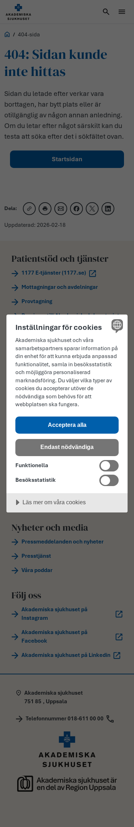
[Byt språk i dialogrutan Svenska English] (116, 326)
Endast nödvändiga (67, 447)
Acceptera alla (67, 425)
